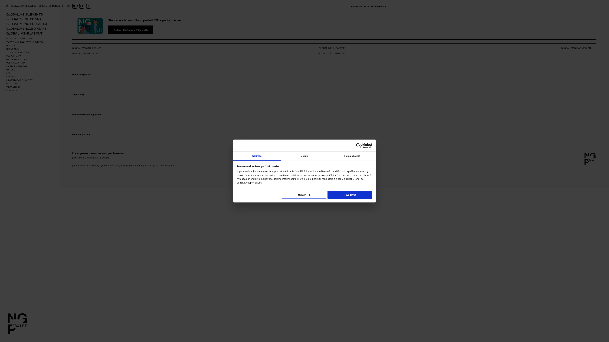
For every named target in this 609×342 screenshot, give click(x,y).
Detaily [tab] (304, 156)
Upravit (302, 194)
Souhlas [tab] (257, 156)
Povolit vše (350, 194)
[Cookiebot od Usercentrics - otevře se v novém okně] (358, 145)
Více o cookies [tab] (352, 156)
